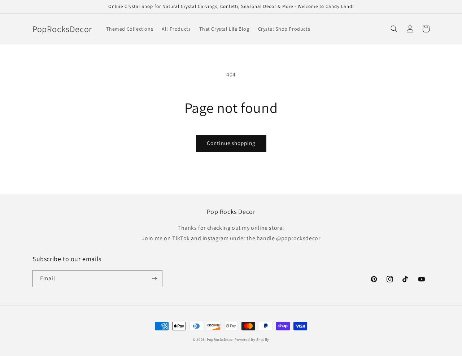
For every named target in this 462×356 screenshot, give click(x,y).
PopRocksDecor (220, 339)
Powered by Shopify (252, 339)
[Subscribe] (154, 278)
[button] (394, 29)
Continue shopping (231, 143)
